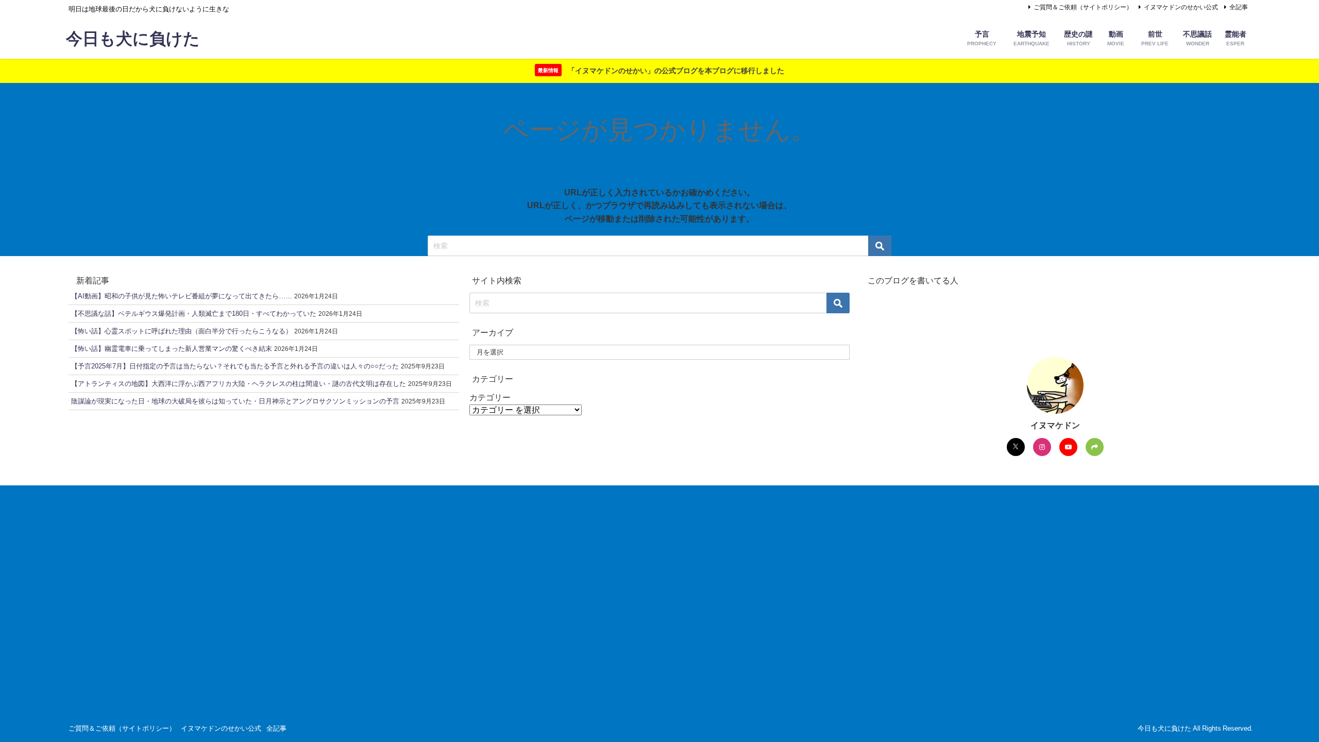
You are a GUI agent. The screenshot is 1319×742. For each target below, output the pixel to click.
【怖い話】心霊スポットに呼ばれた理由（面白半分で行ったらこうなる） (181, 331)
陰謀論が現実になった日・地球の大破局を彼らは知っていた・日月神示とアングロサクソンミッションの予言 (235, 401)
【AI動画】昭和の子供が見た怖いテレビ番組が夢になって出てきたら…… (181, 296)
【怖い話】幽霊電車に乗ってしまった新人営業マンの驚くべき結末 (171, 348)
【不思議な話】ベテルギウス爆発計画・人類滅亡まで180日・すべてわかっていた (193, 313)
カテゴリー (490, 397)
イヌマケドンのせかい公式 (1181, 7)
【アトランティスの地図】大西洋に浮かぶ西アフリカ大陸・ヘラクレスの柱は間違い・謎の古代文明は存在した (238, 383)
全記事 (1238, 7)
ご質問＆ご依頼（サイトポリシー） (1083, 7)
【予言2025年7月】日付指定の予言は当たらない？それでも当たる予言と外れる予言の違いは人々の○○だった (235, 366)
